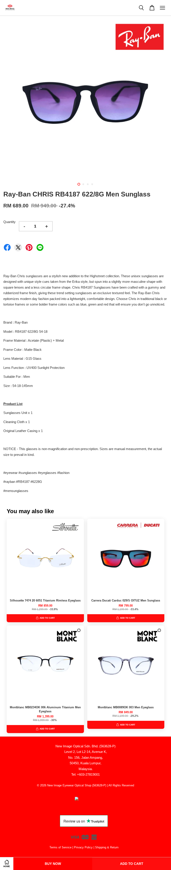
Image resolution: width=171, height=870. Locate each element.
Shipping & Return (106, 847)
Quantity (9, 222)
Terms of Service (60, 847)
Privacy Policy (83, 847)
